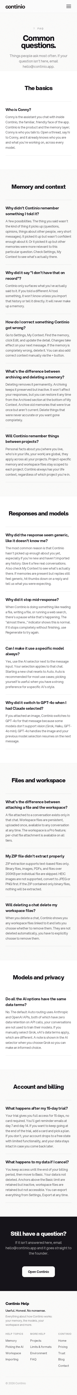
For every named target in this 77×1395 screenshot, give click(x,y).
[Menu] (68, 6)
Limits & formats (41, 1346)
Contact (63, 1365)
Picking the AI (14, 1346)
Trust (61, 1353)
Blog (61, 1359)
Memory (11, 1340)
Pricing (63, 1346)
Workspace (13, 1353)
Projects (35, 1340)
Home (62, 1340)
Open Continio (38, 1271)
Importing (12, 1359)
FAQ (33, 1359)
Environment (38, 1353)
